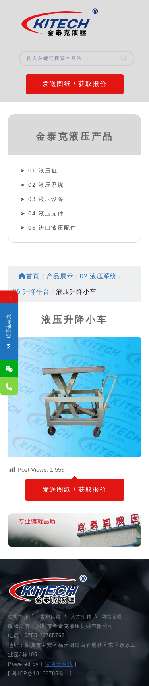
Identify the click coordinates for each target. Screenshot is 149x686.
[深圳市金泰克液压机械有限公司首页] (59, 22)
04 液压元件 (46, 213)
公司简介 (19, 616)
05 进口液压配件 (52, 227)
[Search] (125, 58)
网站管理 (111, 616)
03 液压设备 (46, 199)
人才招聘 (81, 616)
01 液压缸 (43, 170)
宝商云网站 (59, 664)
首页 (33, 276)
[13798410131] (9, 387)
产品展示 (60, 276)
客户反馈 (50, 616)
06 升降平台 (31, 291)
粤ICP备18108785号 (38, 673)
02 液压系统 (46, 185)
